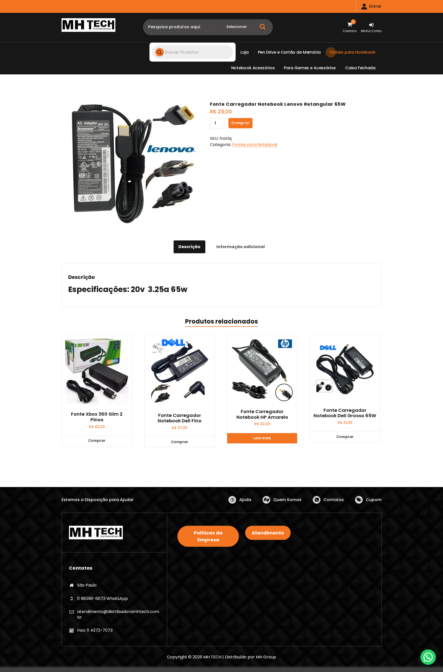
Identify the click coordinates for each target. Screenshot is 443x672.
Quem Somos (287, 500)
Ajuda (245, 500)
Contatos (334, 500)
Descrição (189, 247)
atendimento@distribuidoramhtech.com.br (118, 614)
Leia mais (262, 438)
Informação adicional (240, 247)
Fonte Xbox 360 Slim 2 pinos (97, 416)
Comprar (240, 122)
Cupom (373, 500)
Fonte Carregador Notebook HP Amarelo (262, 414)
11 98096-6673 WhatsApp (102, 598)
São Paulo (87, 585)
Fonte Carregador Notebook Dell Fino (180, 418)
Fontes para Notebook (255, 145)
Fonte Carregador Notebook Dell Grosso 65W (345, 412)
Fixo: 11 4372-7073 (95, 630)
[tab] (189, 246)
